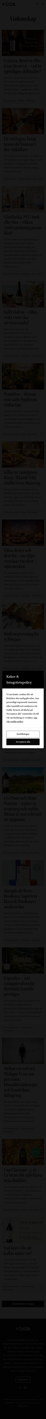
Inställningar (23, 734)
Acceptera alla (23, 741)
